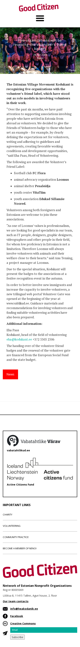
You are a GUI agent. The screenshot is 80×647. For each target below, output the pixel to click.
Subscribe (17, 637)
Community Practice (16, 537)
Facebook (16, 616)
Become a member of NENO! (19, 548)
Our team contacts (15, 601)
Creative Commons (23, 623)
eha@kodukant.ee (19, 339)
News (40, 58)
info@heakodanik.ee (24, 608)
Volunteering (11, 525)
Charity (7, 514)
